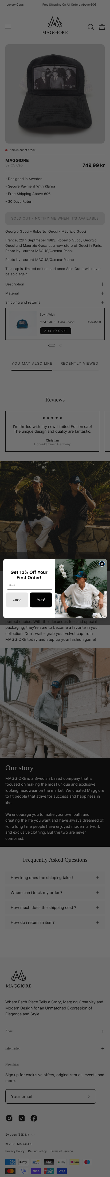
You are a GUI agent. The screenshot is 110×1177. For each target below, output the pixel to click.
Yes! (41, 599)
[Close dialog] (101, 563)
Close (17, 600)
